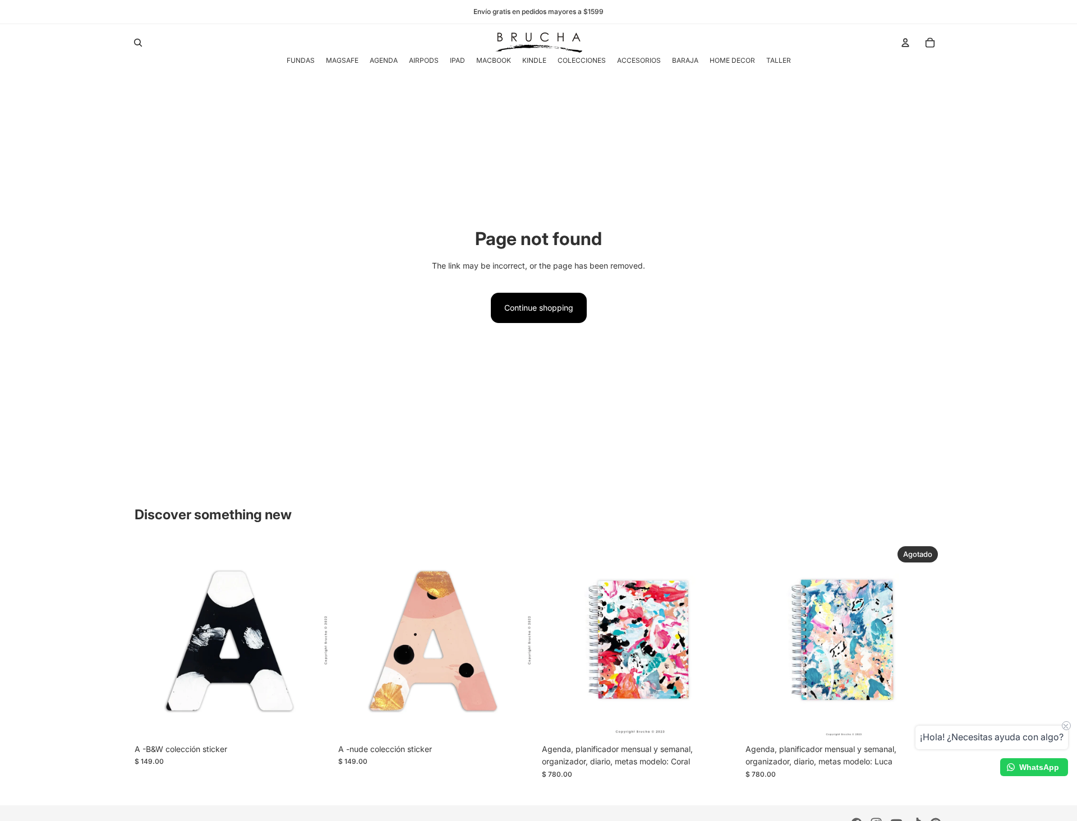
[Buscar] (138, 42)
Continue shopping (538, 307)
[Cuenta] (905, 42)
